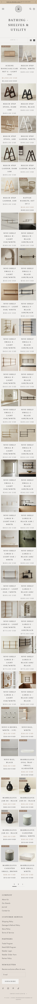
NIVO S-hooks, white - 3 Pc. (9, 728)
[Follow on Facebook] (3, 988)
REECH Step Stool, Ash (9, 137)
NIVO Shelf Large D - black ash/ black (27, 661)
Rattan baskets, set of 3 (27, 201)
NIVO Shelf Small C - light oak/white (9, 414)
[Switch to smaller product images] (34, 40)
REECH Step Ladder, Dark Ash (9, 168)
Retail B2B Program (9, 947)
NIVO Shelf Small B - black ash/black (27, 449)
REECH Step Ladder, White (27, 137)
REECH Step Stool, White (27, 67)
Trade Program (7, 943)
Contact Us (6, 910)
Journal (4, 907)
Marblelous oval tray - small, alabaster (27, 764)
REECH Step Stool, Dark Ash (9, 107)
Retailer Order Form (9, 954)
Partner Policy (7, 958)
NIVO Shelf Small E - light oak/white (9, 343)
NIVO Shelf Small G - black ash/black (27, 272)
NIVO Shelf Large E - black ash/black (27, 625)
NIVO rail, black (9, 761)
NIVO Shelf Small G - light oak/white (9, 272)
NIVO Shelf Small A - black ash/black (27, 484)
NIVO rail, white (27, 728)
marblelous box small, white (27, 868)
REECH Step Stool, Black (27, 105)
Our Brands (6, 903)
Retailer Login (7, 951)
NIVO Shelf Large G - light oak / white (9, 555)
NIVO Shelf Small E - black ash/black (27, 343)
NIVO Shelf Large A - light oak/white (9, 696)
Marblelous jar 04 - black (9, 831)
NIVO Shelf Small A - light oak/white (9, 484)
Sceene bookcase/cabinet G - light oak (9, 70)
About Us (5, 899)
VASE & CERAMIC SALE (13, 2)
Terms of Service (8, 932)
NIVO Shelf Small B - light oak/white (9, 449)
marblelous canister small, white (27, 833)
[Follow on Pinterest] (13, 988)
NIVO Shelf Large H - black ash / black (27, 519)
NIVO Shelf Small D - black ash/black (27, 378)
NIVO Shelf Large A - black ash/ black (27, 696)
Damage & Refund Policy (11, 925)
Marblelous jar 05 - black (27, 799)
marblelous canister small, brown (9, 868)
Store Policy (6, 929)
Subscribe (10, 981)
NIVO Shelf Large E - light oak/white (9, 624)
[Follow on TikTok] (18, 988)
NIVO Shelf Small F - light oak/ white (9, 307)
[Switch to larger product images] (31, 40)
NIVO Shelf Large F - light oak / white (9, 589)
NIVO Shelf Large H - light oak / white (9, 519)
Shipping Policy (7, 921)
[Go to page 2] (23, 884)
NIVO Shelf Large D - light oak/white (9, 661)
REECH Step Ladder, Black (27, 167)
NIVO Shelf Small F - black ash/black (27, 308)
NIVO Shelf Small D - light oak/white (9, 378)
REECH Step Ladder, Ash (10, 199)
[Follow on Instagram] (8, 988)
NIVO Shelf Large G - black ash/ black (27, 555)
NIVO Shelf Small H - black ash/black (27, 237)
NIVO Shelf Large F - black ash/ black (27, 590)
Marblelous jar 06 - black (9, 799)
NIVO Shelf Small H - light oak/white (9, 237)
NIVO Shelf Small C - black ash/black (27, 414)
